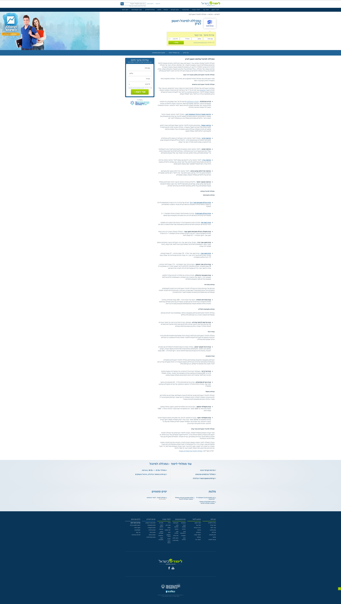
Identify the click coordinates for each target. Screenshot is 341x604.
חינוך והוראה (184, 539)
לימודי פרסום (161, 526)
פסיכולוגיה (175, 540)
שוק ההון (168, 525)
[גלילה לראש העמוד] (339, 598)
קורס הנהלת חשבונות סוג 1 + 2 (200, 202)
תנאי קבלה (213, 525)
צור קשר (138, 532)
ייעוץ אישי (125, 10)
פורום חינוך (152, 532)
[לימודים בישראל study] (210, 3)
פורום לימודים (212, 540)
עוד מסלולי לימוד (174, 53)
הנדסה (176, 529)
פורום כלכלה (151, 530)
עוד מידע (186, 53)
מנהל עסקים (184, 526)
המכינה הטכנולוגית (193, 101)
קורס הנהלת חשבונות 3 (203, 213)
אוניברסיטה (213, 530)
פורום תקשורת (151, 528)
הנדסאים (198, 532)
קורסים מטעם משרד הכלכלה (204, 478)
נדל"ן (169, 523)
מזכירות (161, 523)
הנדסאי (165, 10)
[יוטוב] (173, 568)
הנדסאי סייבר (206, 138)
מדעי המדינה (176, 532)
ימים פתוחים (212, 535)
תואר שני (206, 10)
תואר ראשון (215, 10)
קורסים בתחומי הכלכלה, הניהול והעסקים (150, 474)
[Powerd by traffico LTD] (170, 591)
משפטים (183, 523)
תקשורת (183, 536)
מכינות (199, 530)
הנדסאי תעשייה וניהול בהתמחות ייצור (198, 114)
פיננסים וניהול (168, 535)
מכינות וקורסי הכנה (207, 470)
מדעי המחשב (176, 526)
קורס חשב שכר (206, 253)
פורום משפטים (151, 525)
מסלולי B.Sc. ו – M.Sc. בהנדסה (154, 470)
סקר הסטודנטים (137, 10)
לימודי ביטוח (168, 542)
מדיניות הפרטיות (136, 535)
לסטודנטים (137, 530)
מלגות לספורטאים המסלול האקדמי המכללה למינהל (207, 502)
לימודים (217, 14)
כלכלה (184, 529)
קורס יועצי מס (206, 222)
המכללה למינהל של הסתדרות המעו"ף (190, 451)
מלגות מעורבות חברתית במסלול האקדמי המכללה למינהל (184, 498)
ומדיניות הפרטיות (197, 42)
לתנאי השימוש (204, 42)
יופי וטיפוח (167, 530)
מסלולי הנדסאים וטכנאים (205, 474)
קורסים (199, 537)
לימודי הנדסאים (205, 90)
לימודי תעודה (196, 10)
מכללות (214, 532)
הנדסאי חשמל (206, 125)
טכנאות (161, 529)
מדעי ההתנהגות (183, 532)
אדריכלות (175, 536)
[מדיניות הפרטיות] (339, 588)
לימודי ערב (198, 540)
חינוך (169, 532)
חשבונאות (175, 523)
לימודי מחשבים (161, 539)
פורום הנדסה (152, 535)
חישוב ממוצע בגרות (135, 525)
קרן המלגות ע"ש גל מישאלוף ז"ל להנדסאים (205, 498)
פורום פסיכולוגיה (150, 537)
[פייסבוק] (169, 568)
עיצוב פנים (175, 538)
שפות (169, 528)
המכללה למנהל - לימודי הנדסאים (156, 498)
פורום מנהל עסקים (150, 523)
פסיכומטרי (185, 10)
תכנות (168, 539)
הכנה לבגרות (175, 10)
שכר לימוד (213, 528)
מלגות (159, 10)
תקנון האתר (137, 528)
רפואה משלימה (161, 532)
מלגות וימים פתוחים (158, 53)
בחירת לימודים (150, 10)
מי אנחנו (158, 4)
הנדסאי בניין (206, 160)
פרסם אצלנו (150, 4)
